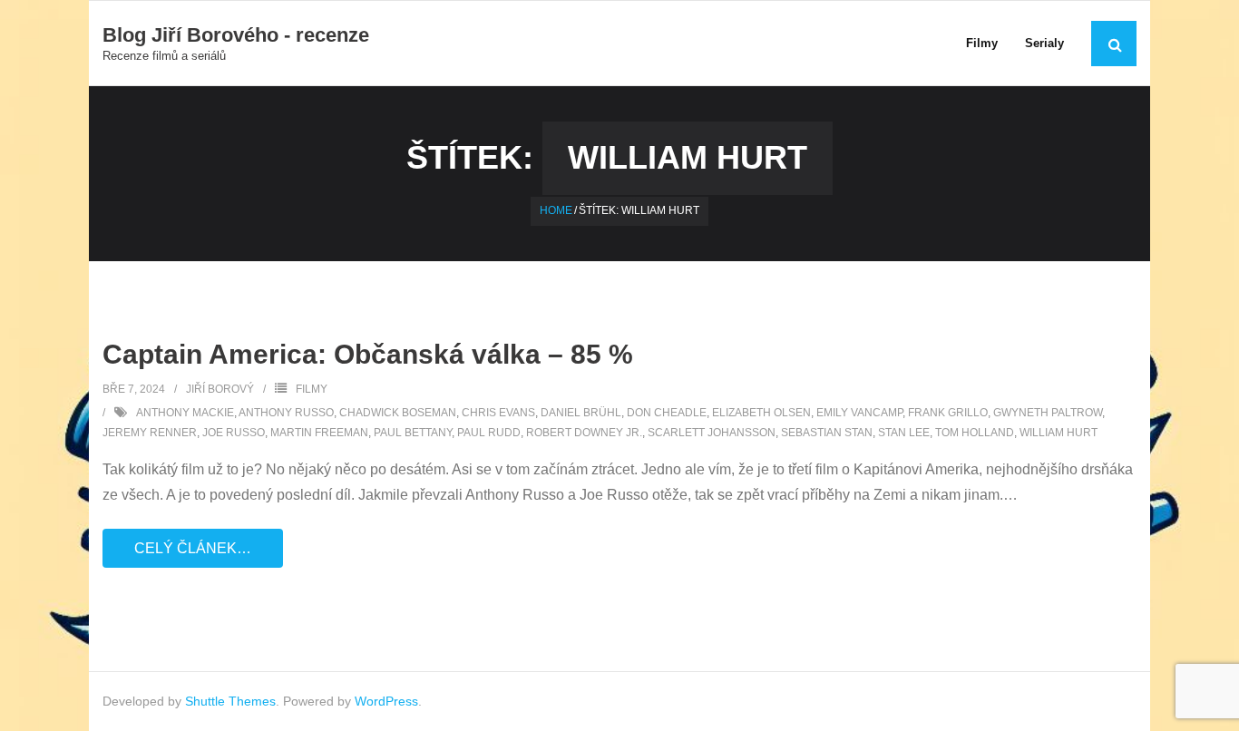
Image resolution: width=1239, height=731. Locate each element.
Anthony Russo (286, 412)
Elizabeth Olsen (761, 412)
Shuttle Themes (230, 701)
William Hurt (1058, 432)
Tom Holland (974, 432)
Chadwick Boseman (397, 412)
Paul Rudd (489, 432)
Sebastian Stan (827, 432)
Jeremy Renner (149, 432)
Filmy (311, 389)
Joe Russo (233, 432)
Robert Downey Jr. (584, 432)
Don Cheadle (667, 412)
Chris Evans (498, 412)
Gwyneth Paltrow (1047, 412)
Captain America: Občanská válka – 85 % (367, 354)
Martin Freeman (319, 432)
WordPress (386, 701)
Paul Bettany (413, 432)
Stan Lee (904, 432)
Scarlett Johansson (712, 432)
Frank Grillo (948, 412)
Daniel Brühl (581, 412)
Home (556, 210)
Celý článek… (192, 548)
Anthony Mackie (185, 412)
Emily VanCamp (859, 412)
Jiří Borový (220, 389)
